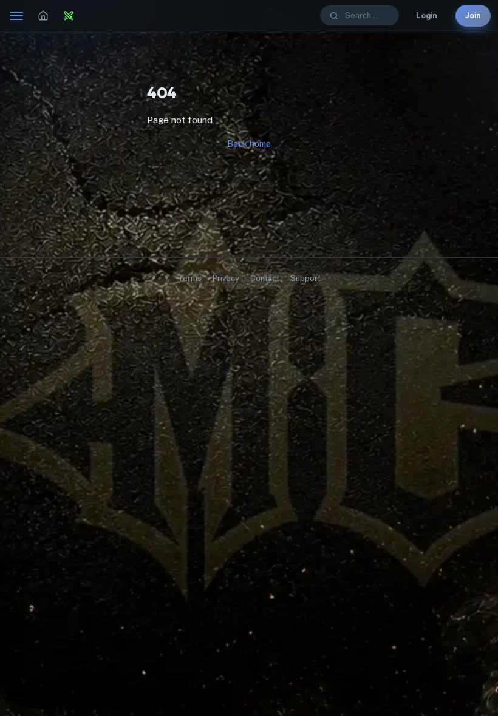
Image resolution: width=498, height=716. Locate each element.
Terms (190, 278)
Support (305, 278)
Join (473, 15)
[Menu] (16, 15)
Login (426, 15)
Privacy (226, 278)
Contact (264, 278)
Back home (249, 144)
